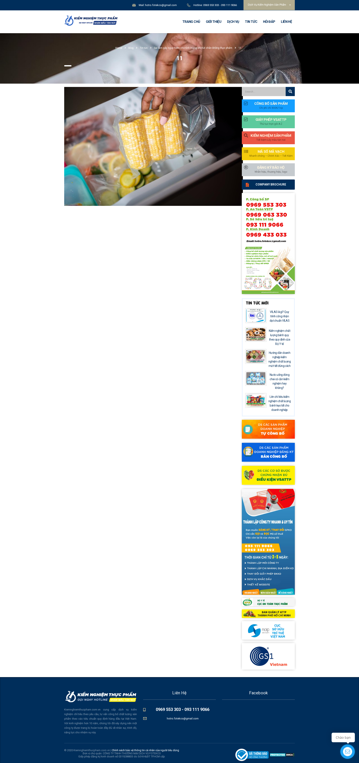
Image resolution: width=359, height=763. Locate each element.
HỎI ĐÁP (269, 22)
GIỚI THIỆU (213, 22)
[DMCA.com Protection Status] (282, 754)
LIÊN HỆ (286, 22)
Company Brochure (271, 184)
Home (118, 47)
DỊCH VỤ (233, 22)
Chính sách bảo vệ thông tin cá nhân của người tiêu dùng (145, 750)
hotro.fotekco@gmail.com (183, 718)
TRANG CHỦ (191, 22)
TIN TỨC (251, 22)
